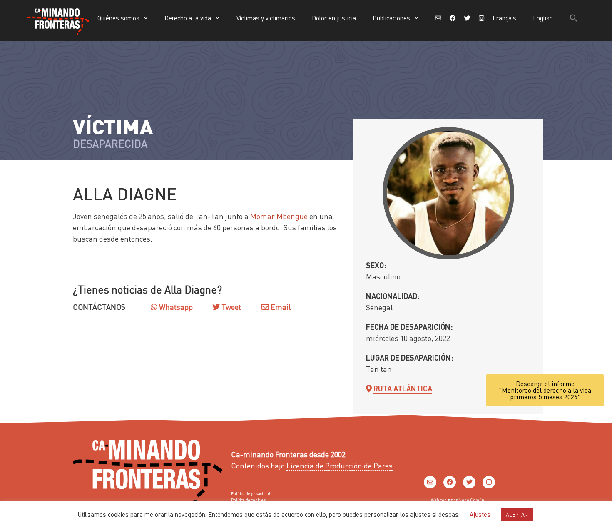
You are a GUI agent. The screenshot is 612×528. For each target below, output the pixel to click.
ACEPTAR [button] (517, 514)
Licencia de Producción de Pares (339, 465)
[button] (573, 17)
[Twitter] (469, 482)
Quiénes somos (118, 18)
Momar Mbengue (279, 216)
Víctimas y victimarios (265, 18)
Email (280, 306)
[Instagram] (489, 482)
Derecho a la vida (187, 18)
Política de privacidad (250, 493)
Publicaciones (391, 18)
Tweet (230, 306)
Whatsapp (175, 306)
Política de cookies (248, 499)
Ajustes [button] (480, 514)
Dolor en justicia (334, 18)
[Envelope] (430, 482)
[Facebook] (449, 482)
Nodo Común (471, 499)
